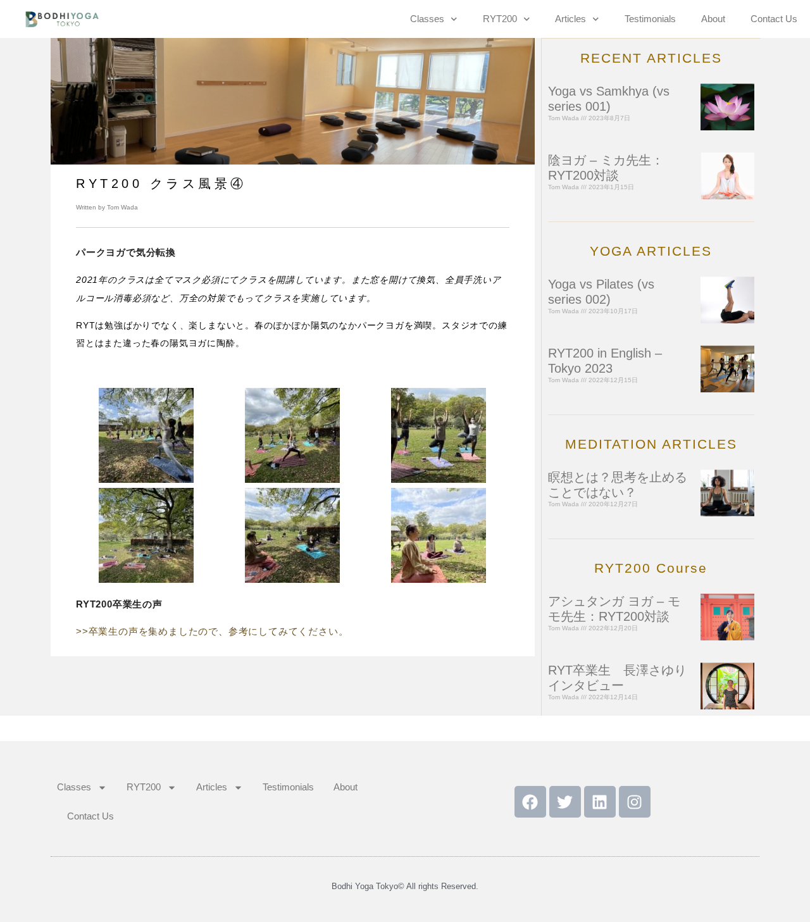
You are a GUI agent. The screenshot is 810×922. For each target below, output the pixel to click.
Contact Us (774, 18)
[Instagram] (635, 802)
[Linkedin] (600, 802)
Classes (427, 18)
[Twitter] (565, 802)
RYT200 (500, 18)
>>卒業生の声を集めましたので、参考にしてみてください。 (212, 631)
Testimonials (650, 18)
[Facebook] (530, 802)
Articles (570, 18)
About (713, 18)
